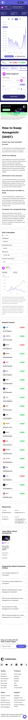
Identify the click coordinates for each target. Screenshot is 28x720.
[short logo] (3, 2)
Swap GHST (14, 96)
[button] (14, 574)
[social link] (2, 665)
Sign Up (20, 2)
